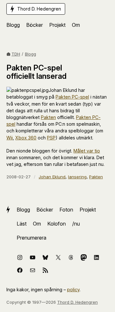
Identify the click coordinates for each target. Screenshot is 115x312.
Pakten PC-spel (72, 97)
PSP (51, 137)
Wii (9, 137)
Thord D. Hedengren (77, 302)
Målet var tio (86, 150)
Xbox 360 (25, 137)
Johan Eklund (52, 176)
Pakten (48, 117)
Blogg (30, 53)
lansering (77, 176)
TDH (16, 53)
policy (73, 289)
